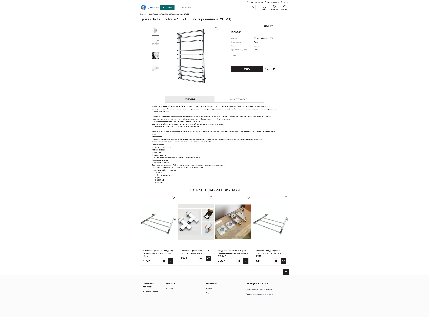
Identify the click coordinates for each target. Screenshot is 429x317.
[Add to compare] (163, 261)
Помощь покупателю (257, 283)
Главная (143, 14)
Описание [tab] (190, 99)
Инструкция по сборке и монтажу (164, 170)
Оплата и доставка (272, 2)
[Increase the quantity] (248, 60)
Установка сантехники (255, 2)
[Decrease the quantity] (234, 60)
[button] (155, 30)
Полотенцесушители (164, 175)
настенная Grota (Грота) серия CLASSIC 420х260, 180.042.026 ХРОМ (268, 253)
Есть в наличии (270, 26)
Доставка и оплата (151, 292)
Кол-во (233, 55)
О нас (208, 293)
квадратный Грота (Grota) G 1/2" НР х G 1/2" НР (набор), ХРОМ (195, 252)
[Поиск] (253, 7)
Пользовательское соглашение (259, 289)
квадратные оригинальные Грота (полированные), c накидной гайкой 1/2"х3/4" (233, 253)
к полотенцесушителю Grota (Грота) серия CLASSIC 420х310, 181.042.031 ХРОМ (158, 253)
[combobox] (217, 7)
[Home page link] (149, 7)
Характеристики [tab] (239, 99)
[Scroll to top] (286, 272)
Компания (211, 283)
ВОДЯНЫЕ (160, 180)
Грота (159, 177)
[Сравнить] (274, 69)
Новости (170, 283)
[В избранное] (267, 69)
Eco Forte (160, 182)
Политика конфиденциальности (259, 294)
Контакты (284, 2)
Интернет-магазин (148, 285)
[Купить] (170, 261)
